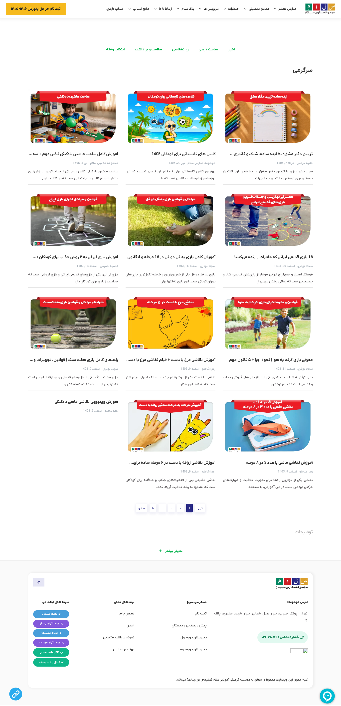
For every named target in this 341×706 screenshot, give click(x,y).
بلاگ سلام (187, 9)
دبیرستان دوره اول (193, 637)
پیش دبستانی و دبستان (189, 625)
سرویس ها (211, 9)
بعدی (142, 508)
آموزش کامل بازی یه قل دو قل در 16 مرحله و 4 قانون (171, 257)
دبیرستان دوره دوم (193, 649)
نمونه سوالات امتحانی (118, 637)
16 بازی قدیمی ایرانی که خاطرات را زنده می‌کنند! (273, 257)
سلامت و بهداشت (148, 49)
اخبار (231, 49)
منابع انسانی (141, 9)
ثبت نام (201, 613)
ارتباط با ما (165, 9)
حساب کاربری (115, 9)
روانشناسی (180, 49)
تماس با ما (126, 613)
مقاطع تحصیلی (259, 9)
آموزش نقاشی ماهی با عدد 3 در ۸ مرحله (279, 462)
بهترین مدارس (123, 649)
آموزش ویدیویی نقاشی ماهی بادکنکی (86, 401)
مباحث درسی (208, 49)
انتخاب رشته (115, 49)
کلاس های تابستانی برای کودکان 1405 (183, 154)
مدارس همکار (288, 9)
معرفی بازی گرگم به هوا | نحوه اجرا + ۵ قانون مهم (271, 359)
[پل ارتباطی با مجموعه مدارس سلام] (16, 694)
